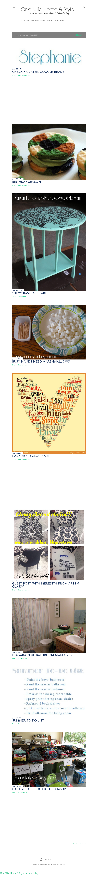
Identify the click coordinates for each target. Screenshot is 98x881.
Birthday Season (26, 181)
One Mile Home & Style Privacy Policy (19, 873)
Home (23, 20)
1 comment (22, 296)
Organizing (41, 20)
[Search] (84, 7)
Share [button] (14, 75)
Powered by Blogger (51, 859)
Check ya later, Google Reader (39, 72)
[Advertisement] (49, 100)
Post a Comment (24, 75)
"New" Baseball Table (30, 293)
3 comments (22, 658)
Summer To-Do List (28, 720)
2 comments (22, 792)
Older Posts (79, 844)
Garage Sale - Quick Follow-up (39, 789)
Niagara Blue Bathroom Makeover (42, 655)
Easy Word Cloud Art (31, 456)
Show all (78, 35)
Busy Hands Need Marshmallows (41, 361)
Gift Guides (55, 20)
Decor (30, 20)
